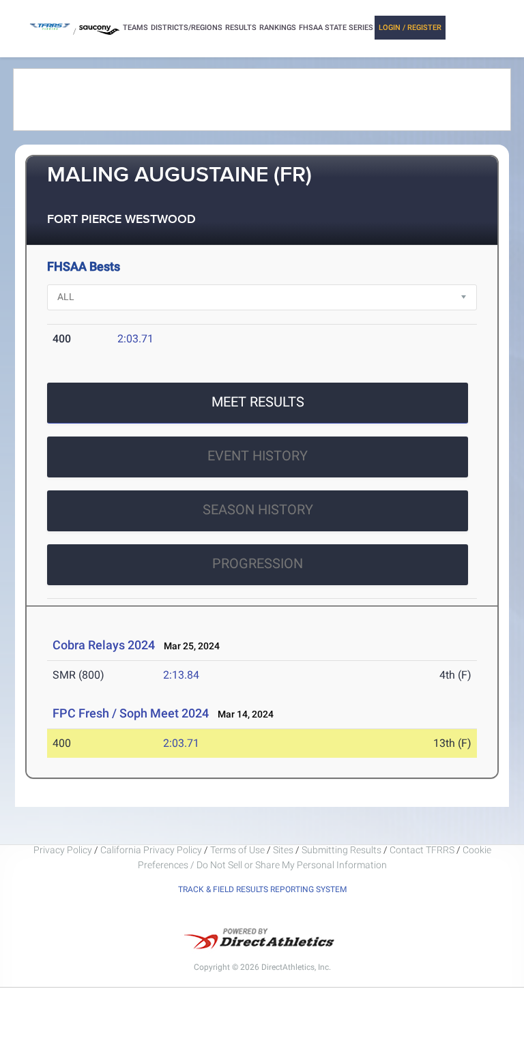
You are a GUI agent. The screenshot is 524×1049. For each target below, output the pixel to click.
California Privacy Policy (151, 849)
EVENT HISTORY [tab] (257, 455)
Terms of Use (237, 849)
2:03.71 (135, 338)
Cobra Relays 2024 (104, 645)
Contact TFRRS (423, 849)
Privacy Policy (62, 849)
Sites (283, 849)
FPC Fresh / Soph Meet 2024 (131, 713)
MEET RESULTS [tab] (258, 402)
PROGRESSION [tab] (257, 563)
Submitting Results (341, 849)
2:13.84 (181, 674)
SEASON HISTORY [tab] (258, 509)
